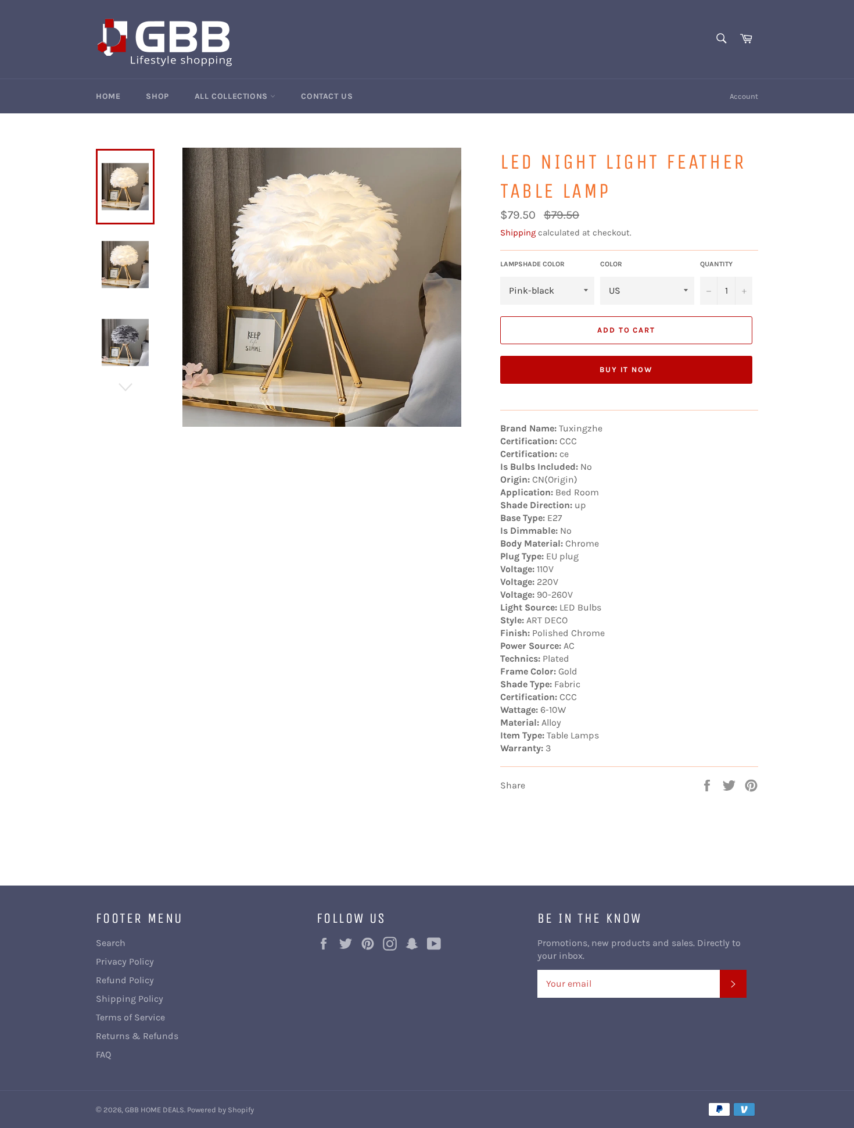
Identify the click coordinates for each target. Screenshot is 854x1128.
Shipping (518, 232)
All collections (233, 96)
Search (110, 942)
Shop (157, 96)
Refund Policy (125, 980)
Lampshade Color (532, 264)
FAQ (103, 1054)
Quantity (716, 264)
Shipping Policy (129, 998)
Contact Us (327, 96)
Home (108, 96)
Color (611, 264)
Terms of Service (130, 1017)
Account (744, 96)
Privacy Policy (125, 961)
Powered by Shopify (220, 1109)
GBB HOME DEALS (154, 1109)
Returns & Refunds (137, 1035)
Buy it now (627, 369)
